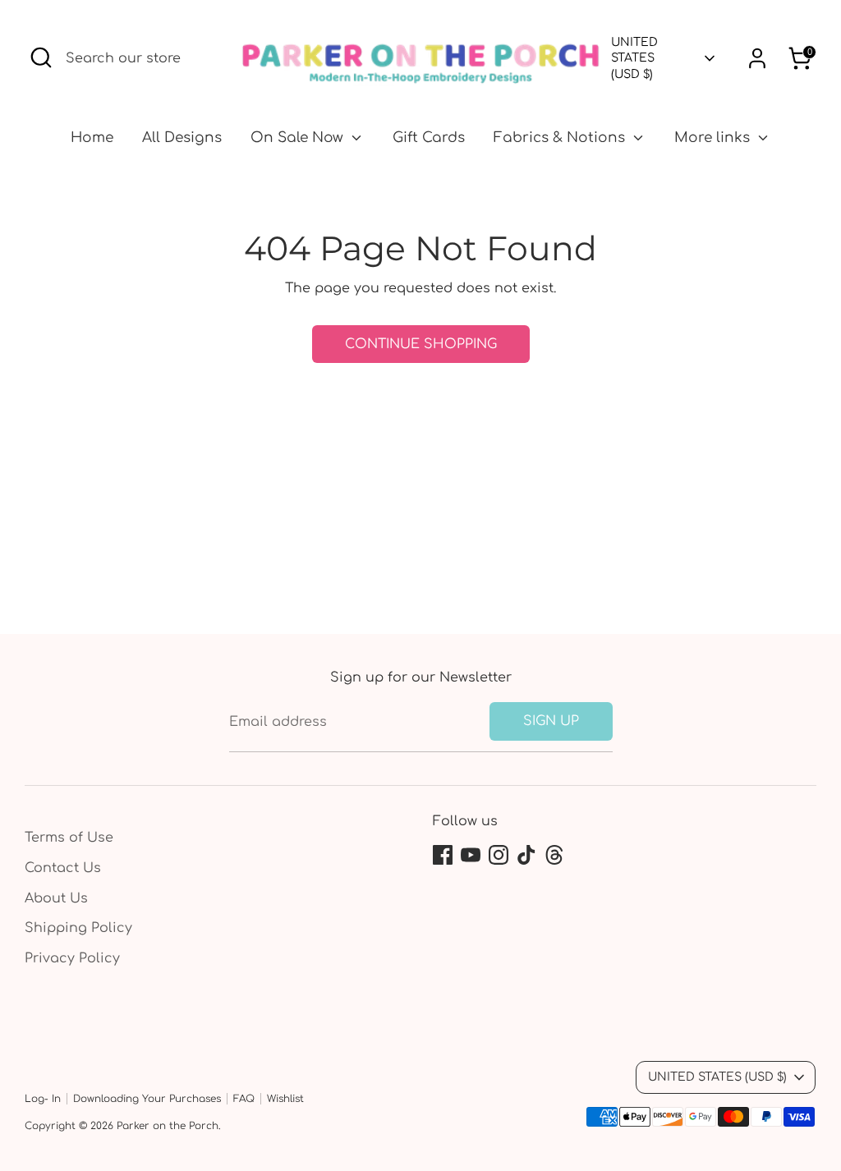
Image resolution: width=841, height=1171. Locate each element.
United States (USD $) (634, 58)
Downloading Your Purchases (147, 1098)
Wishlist (285, 1098)
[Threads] (554, 855)
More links (714, 137)
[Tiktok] (526, 855)
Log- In (43, 1098)
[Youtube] (470, 855)
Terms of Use (69, 837)
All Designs (182, 137)
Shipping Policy (78, 928)
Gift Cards (429, 137)
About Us (56, 898)
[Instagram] (498, 855)
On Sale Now (298, 137)
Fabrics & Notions (561, 137)
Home (92, 137)
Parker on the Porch (167, 1126)
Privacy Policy (72, 958)
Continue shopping (421, 344)
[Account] (757, 58)
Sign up (551, 721)
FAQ (244, 1098)
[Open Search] (41, 57)
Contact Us (63, 868)
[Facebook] (443, 855)
